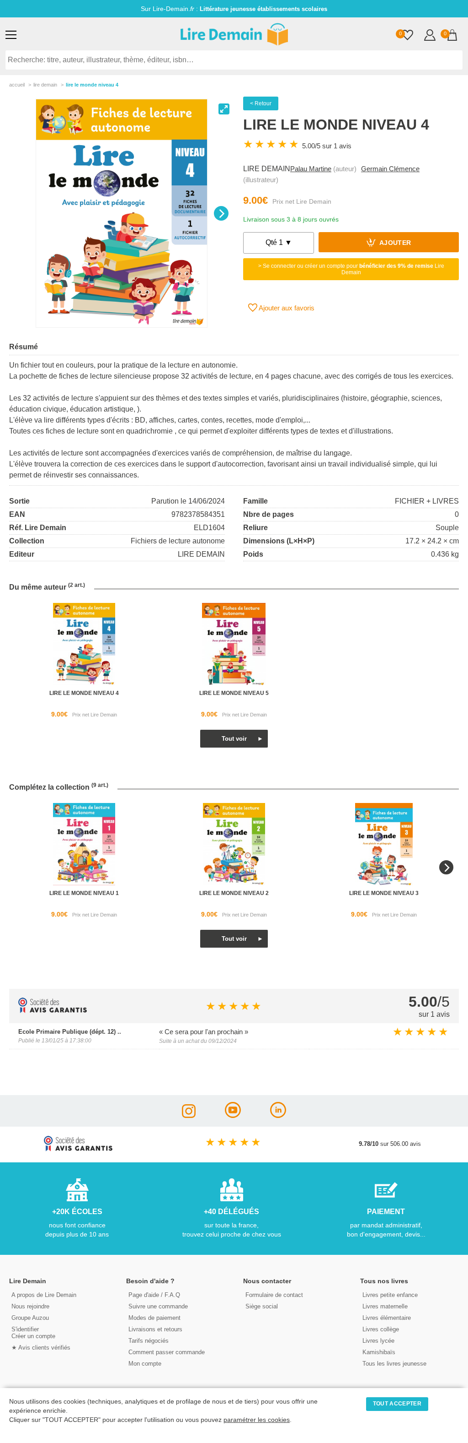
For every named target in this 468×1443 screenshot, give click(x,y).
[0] (407, 36)
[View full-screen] (223, 108)
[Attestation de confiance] (52, 1010)
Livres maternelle (385, 1306)
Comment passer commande (166, 1352)
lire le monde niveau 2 (234, 893)
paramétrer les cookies (256, 1419)
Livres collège (380, 1329)
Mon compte (144, 1363)
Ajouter (394, 243)
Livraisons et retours (155, 1329)
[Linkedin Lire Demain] (278, 1115)
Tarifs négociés (148, 1340)
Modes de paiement (154, 1317)
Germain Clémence (390, 169)
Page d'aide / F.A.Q (154, 1294)
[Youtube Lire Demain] (233, 1115)
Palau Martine (310, 169)
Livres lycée (378, 1340)
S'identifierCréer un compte (33, 1333)
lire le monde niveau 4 (84, 693)
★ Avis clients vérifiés (40, 1347)
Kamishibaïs (378, 1352)
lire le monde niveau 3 (384, 893)
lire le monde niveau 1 (84, 893)
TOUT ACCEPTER (397, 1403)
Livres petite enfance (390, 1294)
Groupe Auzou (30, 1317)
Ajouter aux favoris (285, 308)
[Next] (221, 213)
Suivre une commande (158, 1306)
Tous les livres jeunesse (394, 1363)
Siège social (261, 1306)
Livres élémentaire (386, 1317)
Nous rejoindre (30, 1306)
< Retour (260, 103)
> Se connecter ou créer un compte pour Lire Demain (351, 269)
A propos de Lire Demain (43, 1294)
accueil (17, 84)
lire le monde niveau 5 (234, 693)
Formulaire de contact (274, 1294)
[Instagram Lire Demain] (189, 1115)
